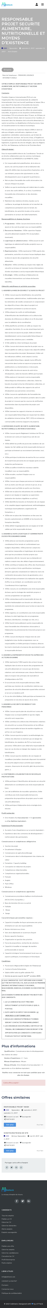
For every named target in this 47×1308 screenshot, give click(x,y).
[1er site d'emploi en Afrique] (8, 4)
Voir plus (10, 1125)
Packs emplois (7, 1263)
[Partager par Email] (16, 1167)
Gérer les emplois (8, 1249)
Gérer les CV (6, 1222)
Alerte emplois (7, 1229)
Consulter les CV (8, 1256)
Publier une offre (8, 1246)
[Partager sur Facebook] (7, 1167)
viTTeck (39, 1304)
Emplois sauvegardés (9, 1232)
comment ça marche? (9, 1281)
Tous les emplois (8, 1215)
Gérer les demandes (9, 1225)
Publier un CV (7, 1219)
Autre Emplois (12, 51)
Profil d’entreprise (8, 1259)
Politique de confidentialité (12, 1293)
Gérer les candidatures (10, 1253)
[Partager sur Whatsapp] (21, 1167)
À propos (5, 1285)
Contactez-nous (8, 1289)
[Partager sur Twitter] (12, 1167)
